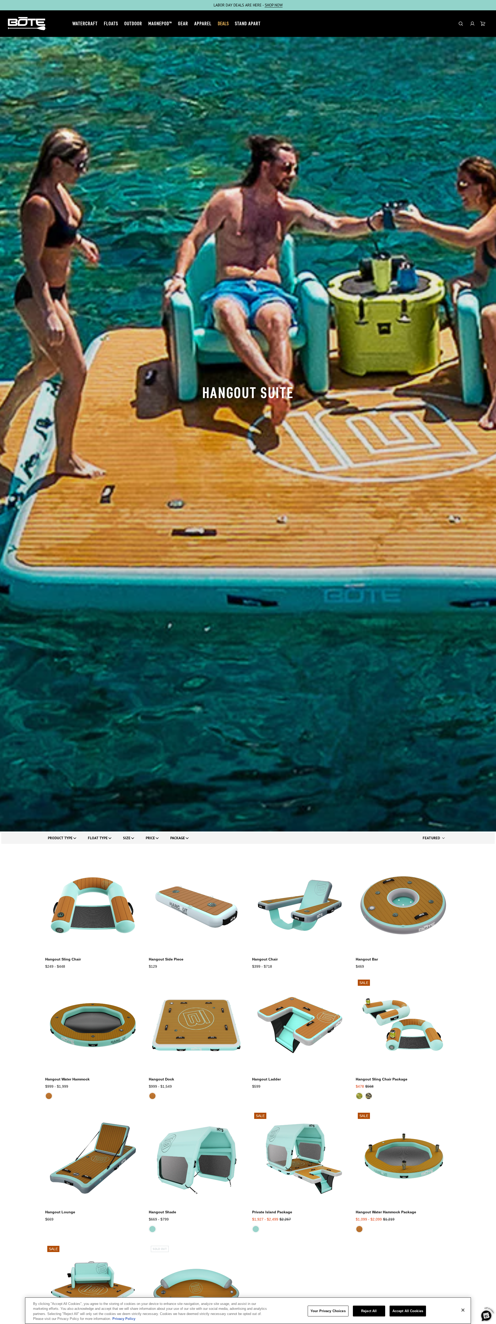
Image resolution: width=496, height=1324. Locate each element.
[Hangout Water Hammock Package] (403, 1158)
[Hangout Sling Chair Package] (403, 1025)
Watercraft (85, 23)
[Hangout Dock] (196, 1025)
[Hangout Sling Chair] (93, 905)
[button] (472, 23)
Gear (183, 23)
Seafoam (152, 1229)
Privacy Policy (123, 1319)
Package (177, 838)
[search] (460, 23)
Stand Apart (248, 23)
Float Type (98, 838)
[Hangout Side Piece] (196, 905)
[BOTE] (27, 23)
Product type (60, 838)
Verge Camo (368, 1096)
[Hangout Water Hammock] (93, 1025)
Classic (48, 1096)
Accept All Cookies (407, 1311)
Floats (111, 23)
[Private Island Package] (299, 1158)
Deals (223, 23)
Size (126, 838)
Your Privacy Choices (328, 1311)
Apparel (203, 23)
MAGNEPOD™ (160, 23)
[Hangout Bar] (403, 905)
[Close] (463, 1310)
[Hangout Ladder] (299, 1025)
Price (150, 838)
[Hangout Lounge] (93, 1158)
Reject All (369, 1311)
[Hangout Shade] (196, 1158)
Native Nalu (359, 1096)
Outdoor (133, 23)
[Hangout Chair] (299, 905)
